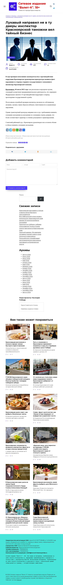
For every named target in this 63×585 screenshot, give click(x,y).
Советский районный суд (15, 138)
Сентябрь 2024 (27, 290)
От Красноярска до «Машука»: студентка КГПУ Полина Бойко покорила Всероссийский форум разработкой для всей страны (18, 520)
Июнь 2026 (26, 258)
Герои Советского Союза (29, 305)
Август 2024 (26, 292)
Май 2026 (25, 260)
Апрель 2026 (26, 262)
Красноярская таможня (14, 136)
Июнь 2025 (26, 282)
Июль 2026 (26, 256)
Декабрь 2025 (27, 270)
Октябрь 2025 (27, 274)
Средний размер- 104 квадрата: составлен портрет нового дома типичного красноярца (30, 234)
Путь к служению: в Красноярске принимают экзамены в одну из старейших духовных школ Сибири (44, 344)
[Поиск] (40, 199)
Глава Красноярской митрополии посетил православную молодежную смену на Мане (43, 520)
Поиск (21, 195)
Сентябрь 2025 (27, 276)
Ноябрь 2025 (26, 272)
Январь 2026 (26, 268)
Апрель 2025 (26, 286)
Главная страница (11, 16)
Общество (11, 57)
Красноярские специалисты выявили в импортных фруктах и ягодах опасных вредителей (18, 447)
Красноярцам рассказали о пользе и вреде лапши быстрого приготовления (31, 212)
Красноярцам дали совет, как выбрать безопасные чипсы (17, 413)
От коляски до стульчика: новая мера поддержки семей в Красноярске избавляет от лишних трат (45, 379)
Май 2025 (25, 284)
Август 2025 (26, 278)
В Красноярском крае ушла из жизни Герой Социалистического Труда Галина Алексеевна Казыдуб (17, 485)
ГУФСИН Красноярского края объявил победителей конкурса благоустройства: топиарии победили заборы (18, 379)
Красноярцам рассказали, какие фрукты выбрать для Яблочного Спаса (45, 484)
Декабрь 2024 (27, 288)
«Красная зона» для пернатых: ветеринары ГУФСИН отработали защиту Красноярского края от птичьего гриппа (44, 449)
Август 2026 (26, 254)
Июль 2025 (26, 280)
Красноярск (10, 89)
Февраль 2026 (27, 266)
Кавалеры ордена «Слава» (29, 309)
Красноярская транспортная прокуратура (36, 136)
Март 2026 (26, 264)
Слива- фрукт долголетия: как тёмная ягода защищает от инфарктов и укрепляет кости (44, 414)
